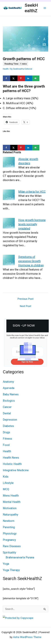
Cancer (7, 407)
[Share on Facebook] (6, 78)
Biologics (9, 400)
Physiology (9, 533)
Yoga (6, 563)
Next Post (25, 306)
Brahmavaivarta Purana (20, 557)
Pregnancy (9, 540)
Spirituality (9, 552)
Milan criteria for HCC (32, 191)
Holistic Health (12, 464)
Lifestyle (8, 483)
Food (6, 445)
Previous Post (25, 299)
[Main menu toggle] (45, 8)
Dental (7, 413)
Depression (10, 419)
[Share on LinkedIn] (28, 78)
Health (6, 69)
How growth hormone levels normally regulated (32, 224)
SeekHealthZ (31, 8)
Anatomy (8, 381)
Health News (11, 457)
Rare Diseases (12, 546)
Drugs (6, 432)
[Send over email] (36, 78)
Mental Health (11, 502)
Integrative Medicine (16, 470)
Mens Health (11, 495)
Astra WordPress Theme (27, 637)
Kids (5, 476)
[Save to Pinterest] (21, 78)
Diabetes (8, 426)
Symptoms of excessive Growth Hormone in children (31, 261)
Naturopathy (10, 514)
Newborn (8, 521)
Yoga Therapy (11, 570)
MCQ (6, 489)
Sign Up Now (27, 362)
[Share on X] (14, 78)
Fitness (7, 438)
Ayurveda (8, 388)
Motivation (9, 508)
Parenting (9, 527)
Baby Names (11, 394)
